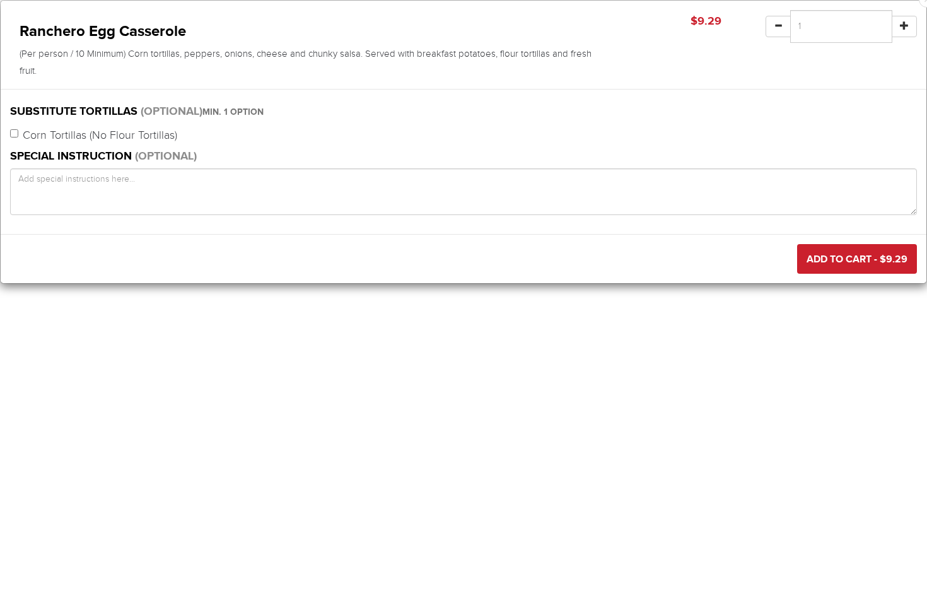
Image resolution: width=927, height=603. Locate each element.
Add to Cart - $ (857, 259)
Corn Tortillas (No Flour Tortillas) (100, 135)
